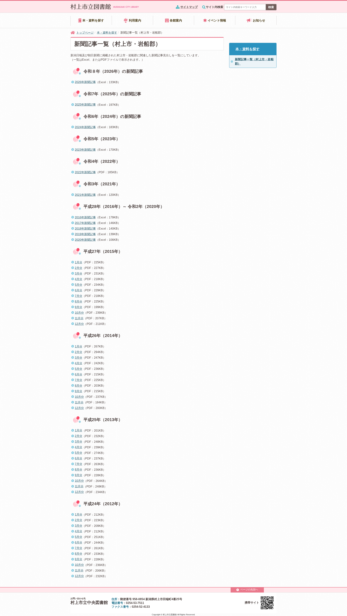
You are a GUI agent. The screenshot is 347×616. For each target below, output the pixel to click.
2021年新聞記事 (85, 194)
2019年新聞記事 (85, 234)
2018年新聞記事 (85, 228)
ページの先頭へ (249, 589)
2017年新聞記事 (85, 223)
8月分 (78, 301)
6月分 (78, 290)
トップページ (85, 32)
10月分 (79, 312)
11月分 (79, 318)
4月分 (78, 279)
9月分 (78, 307)
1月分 (78, 262)
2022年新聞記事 (85, 172)
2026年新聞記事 (85, 82)
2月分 (78, 267)
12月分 (79, 323)
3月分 (78, 273)
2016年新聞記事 (85, 217)
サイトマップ (189, 6)
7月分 (78, 295)
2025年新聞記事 (85, 104)
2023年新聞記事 (85, 149)
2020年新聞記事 (85, 239)
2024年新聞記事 (85, 127)
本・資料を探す (107, 32)
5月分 (78, 284)
